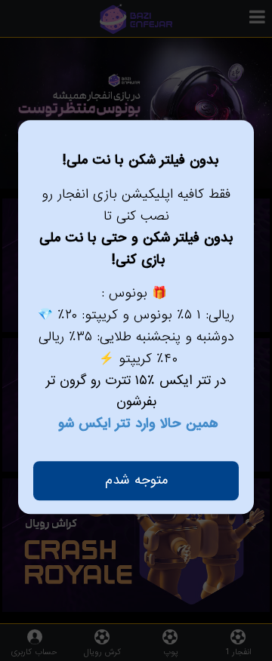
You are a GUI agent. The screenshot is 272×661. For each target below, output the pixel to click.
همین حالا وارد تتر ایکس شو (138, 424)
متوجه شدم (136, 480)
